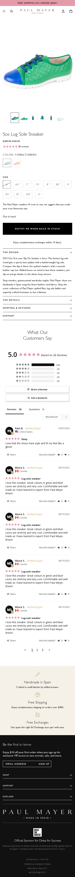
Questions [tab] (34, 409)
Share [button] (13, 454)
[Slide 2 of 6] (24, 118)
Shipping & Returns (17, 308)
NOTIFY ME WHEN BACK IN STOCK (37, 229)
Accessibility (37, 872)
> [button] (50, 650)
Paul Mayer (41, 859)
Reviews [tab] (11, 409)
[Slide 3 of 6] (33, 118)
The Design (11, 252)
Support (9, 316)
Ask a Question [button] (39, 397)
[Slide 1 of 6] (15, 118)
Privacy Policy (37, 868)
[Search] (11, 11)
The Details (11, 300)
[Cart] (71, 11)
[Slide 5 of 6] (51, 118)
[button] (60, 454)
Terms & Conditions (37, 864)
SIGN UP (44, 764)
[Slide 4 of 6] (42, 118)
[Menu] (4, 11)
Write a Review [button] (39, 389)
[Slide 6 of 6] (60, 118)
